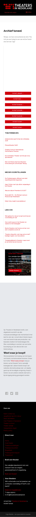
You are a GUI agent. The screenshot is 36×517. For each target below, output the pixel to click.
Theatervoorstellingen (12, 445)
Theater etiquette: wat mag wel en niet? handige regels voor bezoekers (17, 235)
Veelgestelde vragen (10, 428)
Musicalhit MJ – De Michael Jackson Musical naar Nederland (16, 195)
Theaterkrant (9, 455)
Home (7, 441)
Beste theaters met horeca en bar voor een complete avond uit (17, 229)
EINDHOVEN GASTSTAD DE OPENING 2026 (17, 139)
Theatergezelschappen (12, 453)
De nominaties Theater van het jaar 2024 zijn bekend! (17, 156)
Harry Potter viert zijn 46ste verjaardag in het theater (17, 185)
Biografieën (8, 450)
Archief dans (17, 99)
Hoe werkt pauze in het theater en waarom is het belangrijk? (15, 222)
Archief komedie (17, 110)
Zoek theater (9, 443)
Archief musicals (17, 116)
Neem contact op (9, 414)
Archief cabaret (17, 93)
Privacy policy (8, 430)
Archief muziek (17, 121)
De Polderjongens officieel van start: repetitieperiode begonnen (16, 179)
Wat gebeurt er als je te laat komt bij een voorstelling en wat (18, 216)
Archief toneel (17, 127)
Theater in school (9, 423)
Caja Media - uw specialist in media (18, 514)
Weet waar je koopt (17, 361)
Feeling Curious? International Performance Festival (14, 150)
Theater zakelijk (8, 426)
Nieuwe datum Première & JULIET (15, 190)
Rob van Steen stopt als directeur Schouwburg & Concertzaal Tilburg (16, 162)
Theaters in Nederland (19, 501)
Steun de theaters (9, 418)
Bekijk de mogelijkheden (13, 490)
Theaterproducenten (11, 448)
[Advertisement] (18, 68)
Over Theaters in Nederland (12, 421)
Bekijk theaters (14, 270)
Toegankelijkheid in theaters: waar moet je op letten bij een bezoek (17, 241)
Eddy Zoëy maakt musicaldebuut (15, 201)
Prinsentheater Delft (11, 145)
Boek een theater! (11, 474)
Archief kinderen (17, 104)
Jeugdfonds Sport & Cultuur (12, 416)
